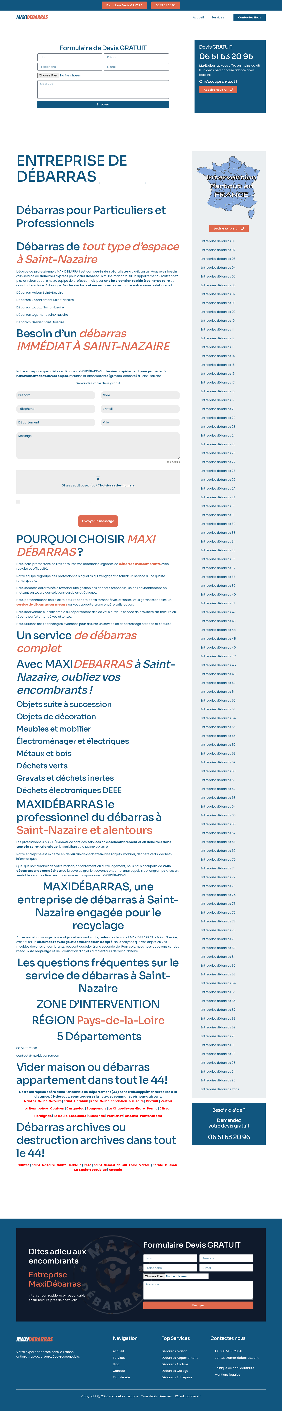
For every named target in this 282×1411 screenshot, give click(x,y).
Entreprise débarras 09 (217, 312)
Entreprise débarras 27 (217, 462)
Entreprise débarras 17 (217, 382)
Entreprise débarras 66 (218, 824)
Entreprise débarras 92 (217, 1054)
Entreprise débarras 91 (217, 1045)
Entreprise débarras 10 (217, 320)
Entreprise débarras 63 (217, 797)
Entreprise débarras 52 (217, 700)
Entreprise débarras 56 (218, 736)
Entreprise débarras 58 (218, 753)
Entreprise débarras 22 (217, 418)
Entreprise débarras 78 (218, 930)
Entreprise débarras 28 (217, 471)
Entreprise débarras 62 (217, 789)
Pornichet (115, 1116)
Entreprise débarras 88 (218, 1018)
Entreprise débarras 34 (218, 541)
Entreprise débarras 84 (218, 983)
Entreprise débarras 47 (218, 656)
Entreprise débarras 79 (217, 939)
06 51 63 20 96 (226, 56)
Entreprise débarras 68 (218, 842)
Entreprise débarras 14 (217, 356)
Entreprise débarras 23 (217, 426)
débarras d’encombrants (140, 564)
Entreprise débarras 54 (218, 718)
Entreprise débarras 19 (217, 400)
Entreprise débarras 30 (217, 506)
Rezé (94, 1101)
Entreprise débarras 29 (217, 479)
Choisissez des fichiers (116, 485)
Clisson (165, 1108)
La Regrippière (36, 1108)
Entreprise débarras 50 (218, 683)
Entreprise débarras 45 (218, 638)
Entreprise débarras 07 (218, 294)
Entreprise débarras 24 (218, 435)
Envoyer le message (98, 521)
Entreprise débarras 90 (217, 1036)
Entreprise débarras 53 (217, 709)
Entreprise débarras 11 (217, 329)
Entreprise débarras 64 (218, 806)
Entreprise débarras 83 (217, 974)
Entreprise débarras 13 (217, 347)
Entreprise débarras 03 (217, 259)
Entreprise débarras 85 (218, 992)
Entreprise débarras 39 (217, 585)
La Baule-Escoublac (70, 1116)
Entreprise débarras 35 (217, 550)
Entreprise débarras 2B (217, 497)
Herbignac (43, 1116)
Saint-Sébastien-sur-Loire (122, 1101)
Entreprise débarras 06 (218, 285)
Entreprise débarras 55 (218, 727)
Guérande (96, 1116)
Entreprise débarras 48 (218, 665)
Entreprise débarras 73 (217, 886)
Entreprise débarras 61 (217, 780)
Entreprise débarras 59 (217, 762)
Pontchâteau (151, 1116)
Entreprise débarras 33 (217, 532)
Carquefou (75, 1108)
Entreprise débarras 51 (217, 691)
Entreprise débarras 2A (218, 488)
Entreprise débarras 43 (218, 621)
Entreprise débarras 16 (217, 373)
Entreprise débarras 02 (217, 250)
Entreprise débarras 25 (217, 444)
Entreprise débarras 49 (218, 674)
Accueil (198, 17)
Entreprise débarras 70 (218, 859)
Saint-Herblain (76, 1101)
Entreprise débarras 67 (218, 833)
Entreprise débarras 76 (218, 912)
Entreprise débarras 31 (217, 515)
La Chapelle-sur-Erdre (126, 1108)
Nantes (30, 1101)
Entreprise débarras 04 (218, 267)
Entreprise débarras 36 (217, 559)
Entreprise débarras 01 (217, 241)
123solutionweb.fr (188, 1396)
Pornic (152, 1108)
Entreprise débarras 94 (218, 1071)
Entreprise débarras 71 (217, 868)
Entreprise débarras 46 (218, 647)
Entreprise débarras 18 (217, 391)
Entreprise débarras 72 (217, 877)
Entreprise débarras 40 (218, 594)
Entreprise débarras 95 (217, 1080)
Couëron (57, 1108)
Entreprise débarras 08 (218, 303)
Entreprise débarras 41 (217, 603)
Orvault (152, 1101)
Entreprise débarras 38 (217, 577)
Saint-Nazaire (50, 1101)
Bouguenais (96, 1108)
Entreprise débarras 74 (218, 895)
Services (217, 17)
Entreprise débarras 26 (217, 453)
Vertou (166, 1101)
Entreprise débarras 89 (217, 1027)
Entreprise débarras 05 (218, 276)
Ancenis (131, 1116)
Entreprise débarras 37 (217, 568)
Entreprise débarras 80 (218, 948)
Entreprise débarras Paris (219, 1089)
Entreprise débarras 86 (218, 1001)
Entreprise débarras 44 (218, 630)
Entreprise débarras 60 (218, 771)
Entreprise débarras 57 (218, 744)
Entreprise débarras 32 (217, 524)
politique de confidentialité (64, 501)
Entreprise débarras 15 (217, 365)
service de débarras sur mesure (41, 604)
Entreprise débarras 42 (218, 612)
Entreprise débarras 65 (218, 815)
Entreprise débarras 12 (217, 338)
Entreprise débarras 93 (217, 1063)
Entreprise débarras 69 (217, 850)
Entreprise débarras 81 (217, 956)
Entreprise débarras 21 (217, 409)
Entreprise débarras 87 (218, 1010)
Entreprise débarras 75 (218, 903)
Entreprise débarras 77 (218, 921)
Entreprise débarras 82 (217, 965)
